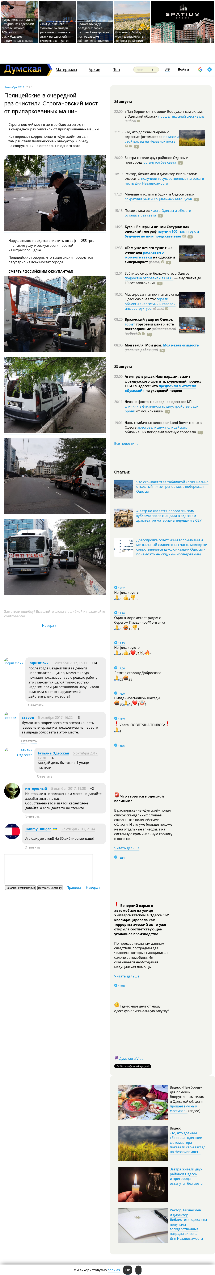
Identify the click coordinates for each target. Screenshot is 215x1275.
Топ (116, 70)
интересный (36, 788)
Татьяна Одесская (53, 753)
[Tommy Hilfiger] (12, 838)
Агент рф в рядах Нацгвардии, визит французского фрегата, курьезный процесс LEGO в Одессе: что (163, 381)
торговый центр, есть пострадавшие (150, 329)
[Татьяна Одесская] (18, 755)
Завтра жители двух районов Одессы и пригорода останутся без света (186, 1176)
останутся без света (159, 162)
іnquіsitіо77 (39, 663)
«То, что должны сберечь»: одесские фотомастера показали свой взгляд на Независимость (187, 1142)
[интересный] (12, 797)
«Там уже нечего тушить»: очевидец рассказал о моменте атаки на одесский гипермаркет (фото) (55, 32)
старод (28, 717)
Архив (94, 70)
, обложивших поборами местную (160, 429)
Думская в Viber (132, 1058)
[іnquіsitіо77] (13, 663)
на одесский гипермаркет (150, 259)
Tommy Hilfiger (38, 829)
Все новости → (126, 443)
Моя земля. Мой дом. (144, 345)
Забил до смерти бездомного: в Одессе (157, 273)
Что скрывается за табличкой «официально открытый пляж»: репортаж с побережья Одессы (172, 487)
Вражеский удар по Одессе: (149, 319)
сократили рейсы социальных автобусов (158, 199)
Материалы (66, 70)
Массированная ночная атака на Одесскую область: (152, 296)
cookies (114, 1270)
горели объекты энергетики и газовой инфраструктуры (150, 304)
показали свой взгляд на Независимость (152, 139)
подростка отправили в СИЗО (149, 278)
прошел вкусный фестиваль (181, 116)
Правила (74, 887)
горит (130, 324)
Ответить (36, 705)
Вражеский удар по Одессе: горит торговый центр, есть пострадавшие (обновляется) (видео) (93, 32)
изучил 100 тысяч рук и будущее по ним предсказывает (162, 233)
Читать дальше (126, 848)
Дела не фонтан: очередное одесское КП (158, 401)
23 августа (123, 366)
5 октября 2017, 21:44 (78, 829)
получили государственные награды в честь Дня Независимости (164, 180)
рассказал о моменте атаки (144, 254)
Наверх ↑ (49, 625)
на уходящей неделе (163, 390)
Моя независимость (181, 345)
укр (167, 69)
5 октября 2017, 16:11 (69, 663)
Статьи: (122, 472)
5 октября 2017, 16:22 (55, 717)
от (149, 411)
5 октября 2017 (14, 87)
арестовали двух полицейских (162, 427)
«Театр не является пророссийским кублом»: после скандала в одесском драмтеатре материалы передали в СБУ (169, 516)
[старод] (10, 717)
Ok (127, 1270)
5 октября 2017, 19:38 (68, 788)
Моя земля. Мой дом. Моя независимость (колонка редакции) (130, 36)
